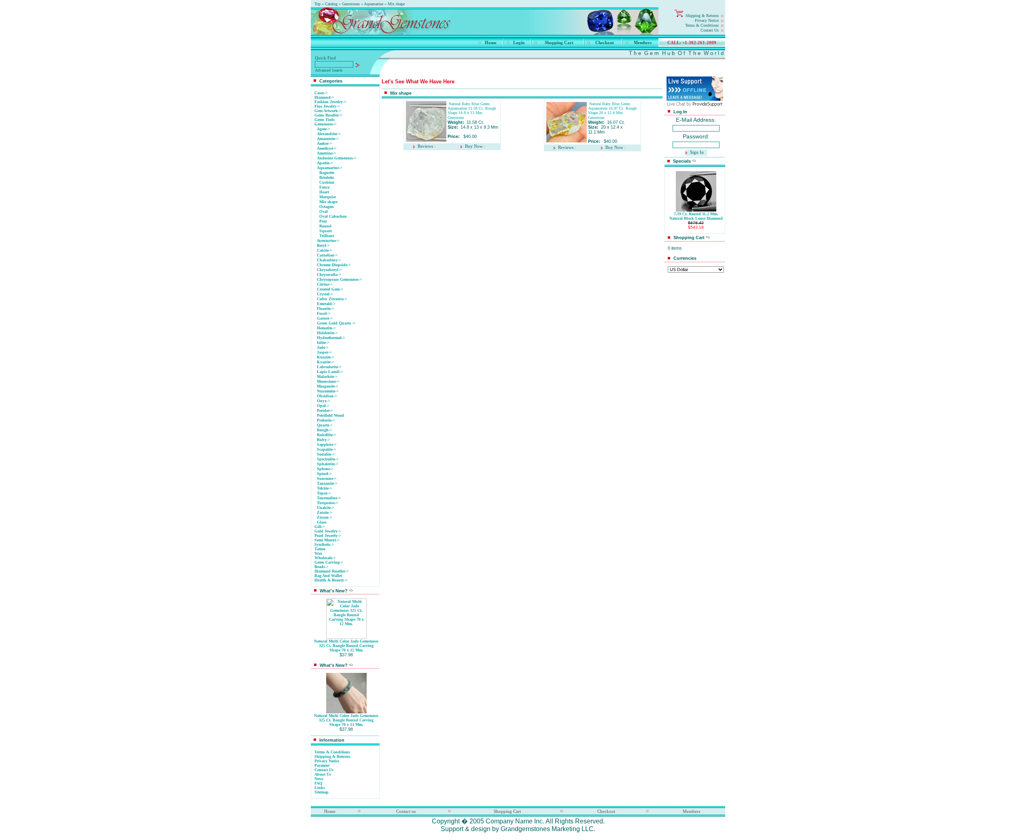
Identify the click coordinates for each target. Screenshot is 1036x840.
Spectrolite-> (328, 459)
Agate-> (323, 129)
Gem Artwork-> (328, 110)
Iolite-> (323, 342)
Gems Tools (324, 119)
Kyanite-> (325, 362)
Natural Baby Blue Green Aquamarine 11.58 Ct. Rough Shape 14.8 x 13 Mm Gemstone (472, 111)
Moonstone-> (328, 381)
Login (518, 42)
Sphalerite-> (327, 464)
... (449, 131)
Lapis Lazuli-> (330, 371)
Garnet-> (325, 318)
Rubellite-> (326, 435)
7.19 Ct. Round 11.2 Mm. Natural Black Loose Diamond (696, 216)
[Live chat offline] (695, 98)
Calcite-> (324, 250)
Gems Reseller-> (328, 115)
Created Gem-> (330, 289)
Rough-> (324, 430)
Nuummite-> (328, 391)
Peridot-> (325, 410)
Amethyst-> (327, 148)
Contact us (406, 811)
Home (491, 42)
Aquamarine (373, 4)
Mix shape (396, 4)
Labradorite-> (329, 367)
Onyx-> (323, 401)
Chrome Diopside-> (334, 265)
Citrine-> (325, 284)
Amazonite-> (328, 138)
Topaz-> (324, 493)
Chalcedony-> (329, 260)
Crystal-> (325, 294)
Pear (323, 221)
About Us (322, 774)
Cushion (326, 182)
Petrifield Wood (330, 415)
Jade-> (323, 347)
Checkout (604, 42)
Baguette (326, 172)
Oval (323, 211)
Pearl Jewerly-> (327, 535)
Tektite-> (324, 488)
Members (643, 42)
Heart (324, 192)
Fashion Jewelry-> (330, 102)
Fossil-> (324, 313)
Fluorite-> (325, 308)
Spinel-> (324, 473)
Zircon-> (324, 517)
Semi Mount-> (327, 540)
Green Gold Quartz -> (336, 323)
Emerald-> (326, 303)
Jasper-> (324, 352)
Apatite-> (325, 163)
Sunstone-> (327, 478)
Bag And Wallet (328, 575)
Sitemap (321, 792)
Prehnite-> (326, 420)
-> (325, 124)
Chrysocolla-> (329, 274)
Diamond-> (324, 97)
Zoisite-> (324, 512)
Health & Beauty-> (331, 580)
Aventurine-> (328, 240)
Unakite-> (325, 507)
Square (325, 231)
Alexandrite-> (329, 134)
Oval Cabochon (333, 216)
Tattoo (319, 549)
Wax (318, 553)
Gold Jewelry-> (327, 531)
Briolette (326, 177)
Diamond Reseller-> (331, 571)
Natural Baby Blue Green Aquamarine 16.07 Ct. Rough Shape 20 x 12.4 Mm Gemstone (612, 111)
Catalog (331, 4)
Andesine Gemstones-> (337, 158)
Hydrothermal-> (331, 337)
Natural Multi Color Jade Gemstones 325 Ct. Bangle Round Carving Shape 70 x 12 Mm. (346, 645)
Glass (322, 522)
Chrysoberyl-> (329, 269)
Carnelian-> (327, 255)
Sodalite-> (326, 454)
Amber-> (324, 143)
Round (325, 226)
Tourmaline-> (329, 498)
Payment (321, 765)
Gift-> (319, 526)
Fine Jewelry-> (327, 106)
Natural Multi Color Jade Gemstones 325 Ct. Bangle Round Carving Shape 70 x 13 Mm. (346, 720)
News (318, 778)
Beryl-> (323, 245)
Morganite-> (327, 386)
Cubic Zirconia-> (332, 299)
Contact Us (710, 30)
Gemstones (351, 4)
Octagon (326, 206)
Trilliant (326, 235)
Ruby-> (323, 439)
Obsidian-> (327, 396)
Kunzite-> (325, 357)
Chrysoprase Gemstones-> (339, 279)
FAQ (318, 783)
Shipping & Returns (702, 15)
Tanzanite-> (327, 483)
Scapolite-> (326, 449)
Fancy (324, 187)
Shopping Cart (559, 42)
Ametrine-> (326, 153)
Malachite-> (327, 376)
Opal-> (323, 405)
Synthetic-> (324, 544)
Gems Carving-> (328, 562)
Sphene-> (325, 469)
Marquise (327, 197)
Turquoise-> (327, 503)
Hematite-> (326, 328)
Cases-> (321, 93)
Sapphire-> (327, 444)
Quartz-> (325, 425)
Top (317, 4)
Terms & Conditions (702, 25)
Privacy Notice (707, 20)
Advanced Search (328, 70)
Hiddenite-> (327, 333)
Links (319, 787)
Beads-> (321, 566)
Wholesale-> (325, 558)
